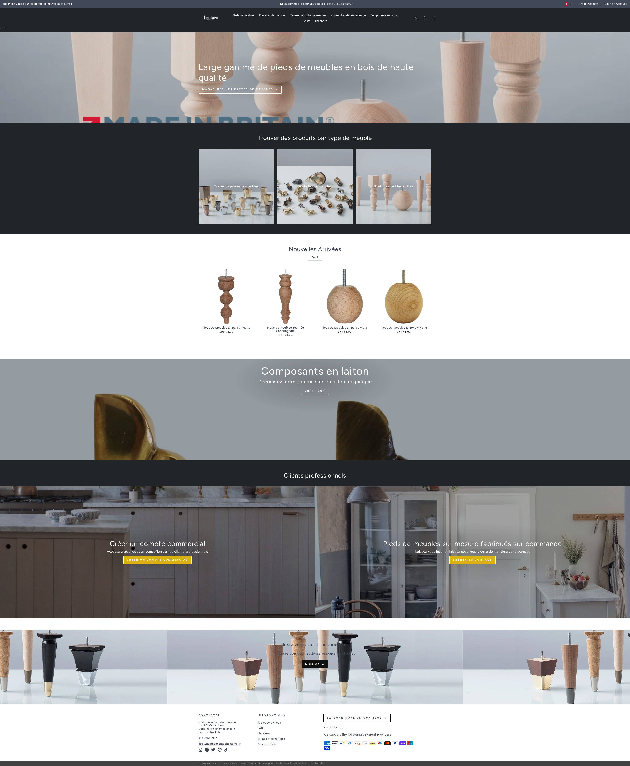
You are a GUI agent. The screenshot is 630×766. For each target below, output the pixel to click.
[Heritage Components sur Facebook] (207, 750)
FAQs (261, 728)
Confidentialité (267, 744)
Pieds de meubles (243, 15)
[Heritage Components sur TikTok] (226, 750)
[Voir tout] (315, 409)
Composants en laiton (384, 15)
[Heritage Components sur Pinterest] (220, 750)
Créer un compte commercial (157, 559)
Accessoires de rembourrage (348, 15)
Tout (315, 257)
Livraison (264, 733)
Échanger (321, 20)
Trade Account (588, 3)
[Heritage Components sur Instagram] (200, 750)
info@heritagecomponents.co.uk (220, 743)
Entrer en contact (472, 559)
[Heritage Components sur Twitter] (213, 750)
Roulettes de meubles (272, 15)
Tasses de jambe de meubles (308, 15)
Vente (306, 20)
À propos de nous (269, 722)
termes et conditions (271, 738)
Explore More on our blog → (357, 717)
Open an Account (615, 3)
